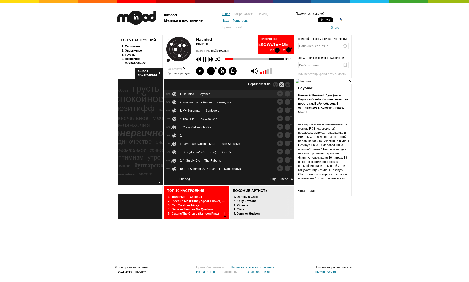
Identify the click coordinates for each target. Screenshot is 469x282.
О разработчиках (258, 272)
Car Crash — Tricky (185, 205)
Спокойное (132, 46)
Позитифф (132, 59)
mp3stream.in (220, 50)
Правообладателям (210, 267)
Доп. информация (179, 73)
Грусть (130, 54)
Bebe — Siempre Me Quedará (192, 209)
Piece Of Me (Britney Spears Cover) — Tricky (203, 201)
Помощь (263, 14)
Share (335, 27)
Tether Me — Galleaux (187, 197)
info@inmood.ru (325, 271)
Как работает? (244, 14)
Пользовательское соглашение (252, 267)
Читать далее (307, 191)
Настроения (230, 272)
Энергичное (133, 50)
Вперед (184, 179)
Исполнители (205, 272)
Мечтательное (135, 63)
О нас (226, 14)
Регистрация (241, 20)
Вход (225, 20)
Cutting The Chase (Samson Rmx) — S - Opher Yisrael (209, 213)
